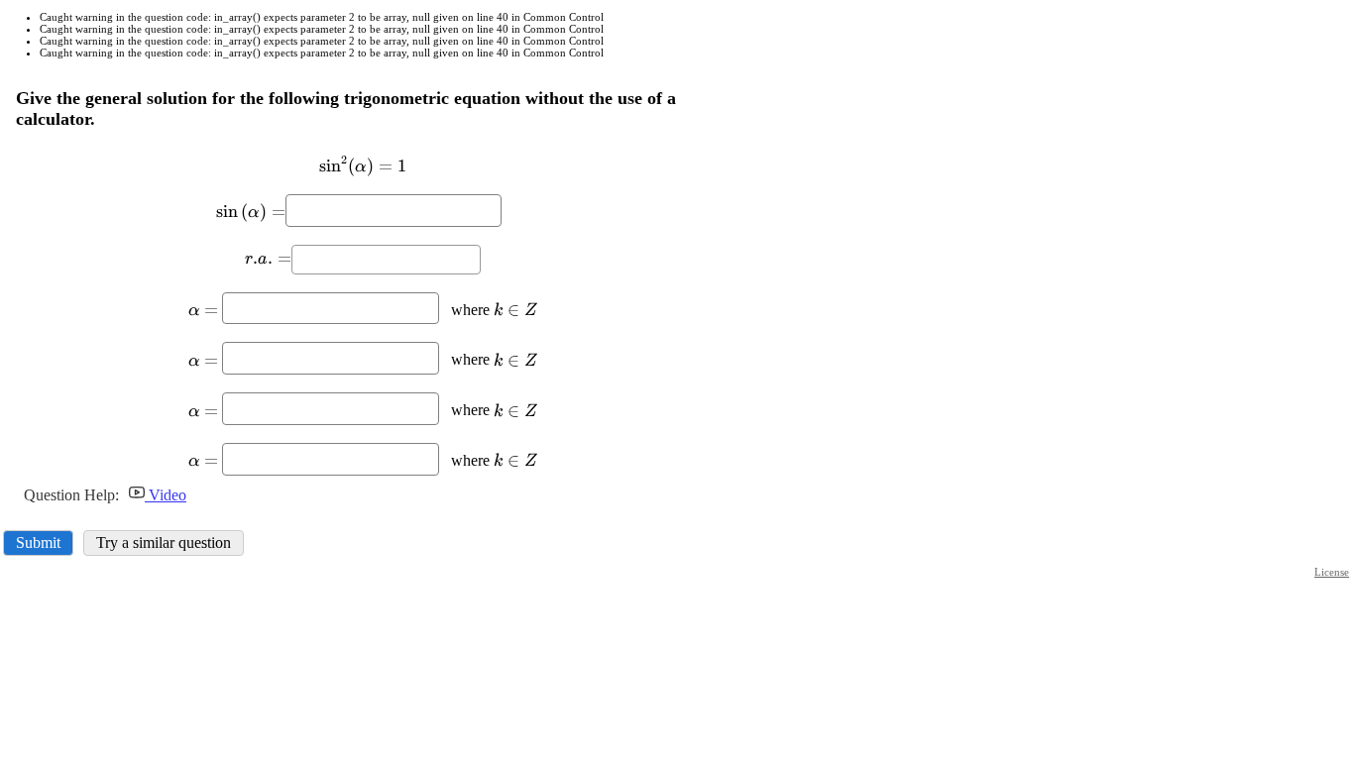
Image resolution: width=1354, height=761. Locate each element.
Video (165, 495)
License (1331, 572)
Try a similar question (163, 542)
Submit (38, 542)
